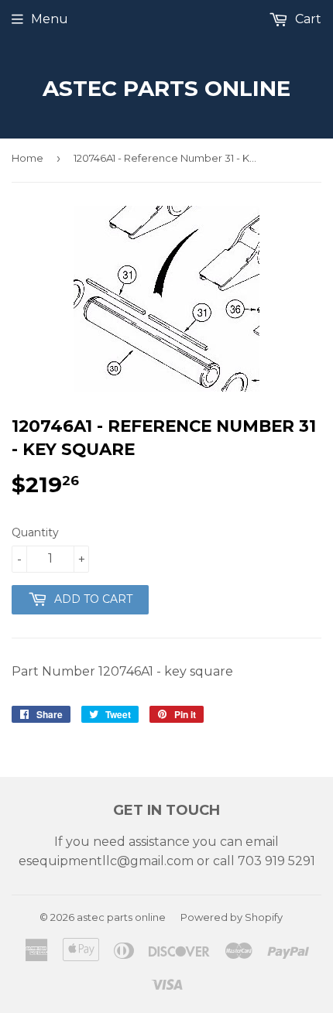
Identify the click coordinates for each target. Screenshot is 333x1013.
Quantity (35, 532)
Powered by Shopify (231, 917)
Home (27, 158)
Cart (306, 19)
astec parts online (166, 88)
